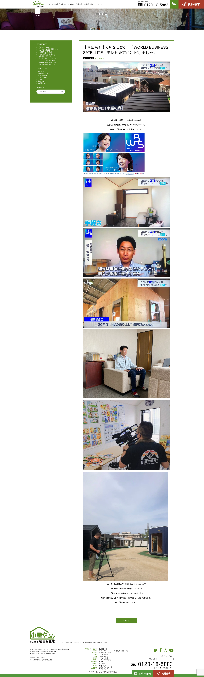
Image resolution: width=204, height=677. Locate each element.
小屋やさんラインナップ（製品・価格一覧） (114, 651)
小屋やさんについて (105, 652)
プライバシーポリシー (167, 656)
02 (103, 649)
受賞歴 (101, 662)
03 (106, 649)
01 (100, 649)
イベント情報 (103, 658)
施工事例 (102, 663)
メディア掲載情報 (105, 660)
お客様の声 (102, 665)
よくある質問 (103, 654)
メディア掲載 (88, 58)
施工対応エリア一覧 (105, 667)
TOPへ (99, 4)
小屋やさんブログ (105, 656)
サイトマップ (103, 669)
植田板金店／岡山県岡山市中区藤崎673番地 (42, 653)
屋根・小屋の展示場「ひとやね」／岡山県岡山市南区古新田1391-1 (49, 649)
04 (109, 649)
